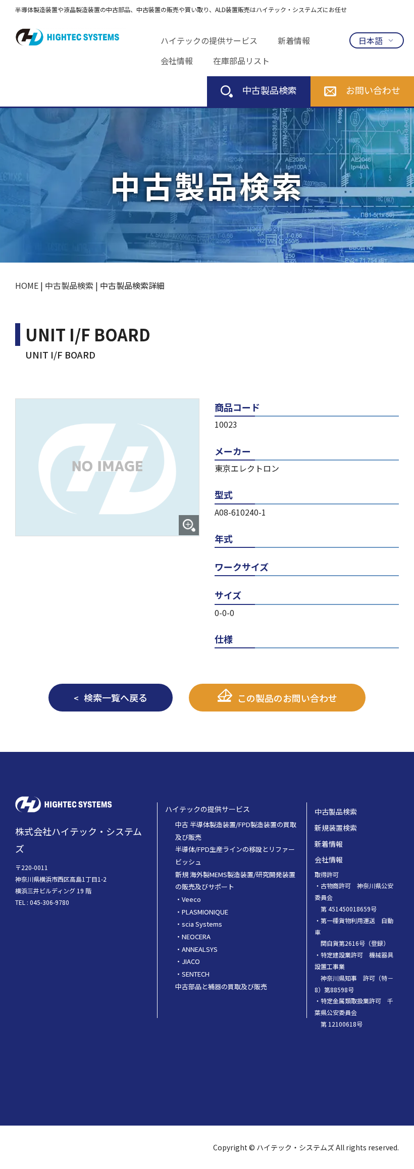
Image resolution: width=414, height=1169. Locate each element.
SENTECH (196, 974)
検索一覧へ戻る (115, 697)
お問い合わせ (373, 89)
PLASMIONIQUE (205, 912)
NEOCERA (196, 936)
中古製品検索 (269, 89)
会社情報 (177, 61)
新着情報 (294, 40)
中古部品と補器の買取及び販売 (221, 986)
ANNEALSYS (200, 949)
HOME (26, 285)
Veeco (191, 899)
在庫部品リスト (241, 61)
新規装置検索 (336, 828)
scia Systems (202, 924)
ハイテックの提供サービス (209, 40)
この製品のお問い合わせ (287, 697)
